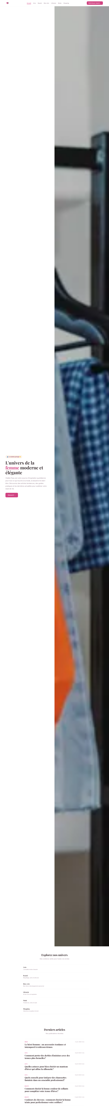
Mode (59, 3)
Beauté (40, 3)
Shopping (66, 3)
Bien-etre (46, 3)
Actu (34, 3)
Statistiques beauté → (94, 3)
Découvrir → (12, 495)
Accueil (29, 3)
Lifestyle (53, 3)
